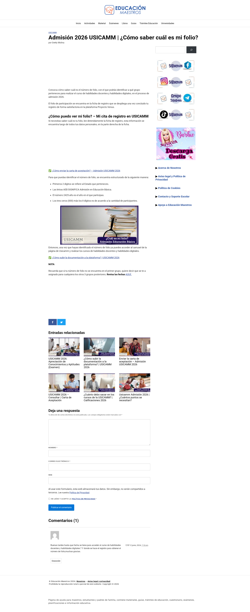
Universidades (167, 23)
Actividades (89, 23)
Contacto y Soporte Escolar (173, 196)
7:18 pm (145, 545)
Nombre (52, 448)
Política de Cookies (169, 188)
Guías (133, 23)
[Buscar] (191, 49)
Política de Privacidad (79, 492)
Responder (56, 561)
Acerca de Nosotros (169, 167)
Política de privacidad (84, 499)
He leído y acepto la (73, 499)
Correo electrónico (59, 461)
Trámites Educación (149, 23)
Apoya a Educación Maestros (175, 205)
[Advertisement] (99, 66)
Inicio (78, 23)
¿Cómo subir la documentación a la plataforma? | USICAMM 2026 (85, 257)
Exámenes (114, 23)
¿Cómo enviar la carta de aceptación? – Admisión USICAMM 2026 (86, 170)
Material (102, 23)
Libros (125, 23)
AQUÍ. (129, 274)
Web (50, 475)
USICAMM (52, 32)
